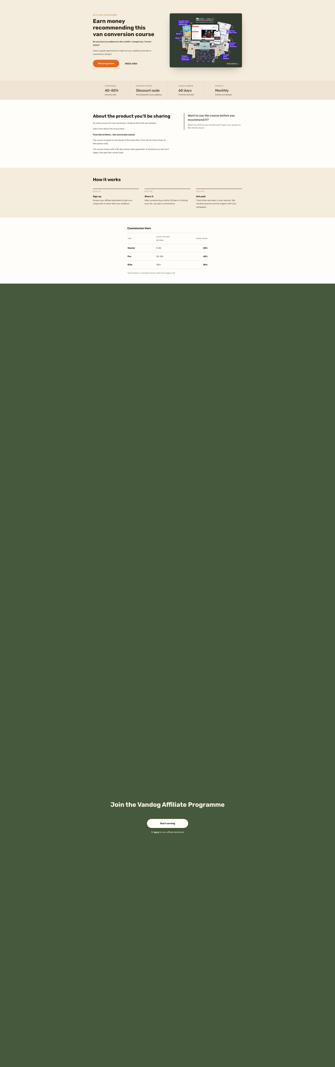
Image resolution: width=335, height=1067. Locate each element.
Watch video (131, 63)
